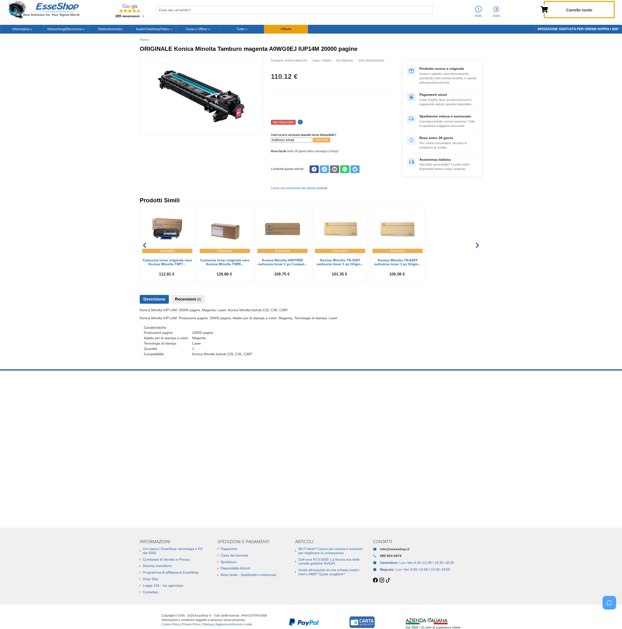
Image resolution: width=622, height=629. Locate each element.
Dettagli (333, 151)
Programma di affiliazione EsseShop (171, 572)
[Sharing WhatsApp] (344, 169)
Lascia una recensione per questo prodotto (299, 188)
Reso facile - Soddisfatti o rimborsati (248, 575)
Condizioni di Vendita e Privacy (166, 559)
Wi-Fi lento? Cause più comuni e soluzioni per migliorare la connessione (330, 551)
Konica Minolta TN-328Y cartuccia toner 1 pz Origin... (340, 262)
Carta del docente (234, 555)
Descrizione (154, 299)
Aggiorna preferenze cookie (234, 624)
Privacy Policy (191, 624)
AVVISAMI (321, 140)
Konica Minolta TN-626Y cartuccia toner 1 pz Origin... (397, 262)
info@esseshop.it (394, 549)
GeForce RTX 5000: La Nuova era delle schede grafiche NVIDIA (329, 562)
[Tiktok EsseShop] (388, 580)
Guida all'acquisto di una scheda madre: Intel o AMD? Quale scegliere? (329, 572)
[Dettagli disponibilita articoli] (299, 122)
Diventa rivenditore (157, 566)
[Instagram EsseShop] (381, 580)
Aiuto (478, 16)
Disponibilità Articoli (235, 568)
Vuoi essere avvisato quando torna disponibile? (303, 134)
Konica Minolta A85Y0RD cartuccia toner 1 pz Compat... (282, 262)
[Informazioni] (478, 9)
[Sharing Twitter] (324, 169)
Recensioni (188, 299)
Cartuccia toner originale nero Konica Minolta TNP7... (167, 262)
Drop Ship (150, 579)
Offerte (286, 29)
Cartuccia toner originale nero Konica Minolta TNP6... (225, 262)
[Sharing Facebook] (314, 169)
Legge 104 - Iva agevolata (163, 585)
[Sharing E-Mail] (334, 169)
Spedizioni (228, 562)
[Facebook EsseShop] (375, 580)
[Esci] (497, 9)
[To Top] (611, 618)
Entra (496, 16)
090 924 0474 (390, 556)
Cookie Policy (171, 624)
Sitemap (208, 624)
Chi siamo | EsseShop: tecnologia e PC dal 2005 (173, 551)
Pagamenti (229, 549)
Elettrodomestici (110, 29)
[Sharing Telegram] (355, 169)
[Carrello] (544, 9)
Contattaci (150, 592)
